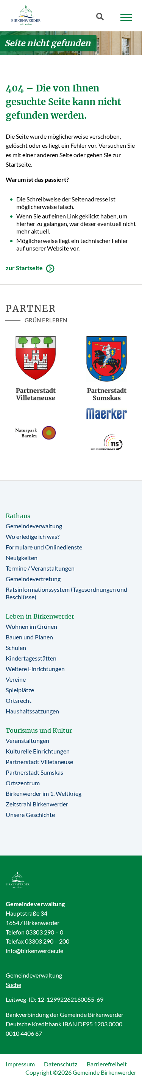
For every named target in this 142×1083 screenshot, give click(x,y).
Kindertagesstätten (31, 658)
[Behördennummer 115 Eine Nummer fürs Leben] (106, 442)
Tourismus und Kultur (39, 730)
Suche (13, 984)
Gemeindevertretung (33, 578)
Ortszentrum (23, 782)
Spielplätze (20, 689)
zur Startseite (24, 267)
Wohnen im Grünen (31, 626)
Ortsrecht (18, 700)
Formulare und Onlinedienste (44, 547)
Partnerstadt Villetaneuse (39, 761)
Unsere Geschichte (30, 814)
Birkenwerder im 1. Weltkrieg (43, 793)
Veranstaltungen (27, 740)
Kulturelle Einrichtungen (38, 751)
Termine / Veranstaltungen (40, 568)
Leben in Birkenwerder (40, 616)
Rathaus (18, 516)
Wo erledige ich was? (32, 536)
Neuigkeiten (21, 557)
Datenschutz (60, 1064)
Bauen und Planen (29, 637)
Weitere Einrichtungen (35, 668)
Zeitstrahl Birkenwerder (37, 804)
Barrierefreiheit (107, 1064)
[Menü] (126, 17)
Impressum (20, 1064)
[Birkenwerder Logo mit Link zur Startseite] (26, 15)
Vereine (16, 679)
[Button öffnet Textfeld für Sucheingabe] (102, 18)
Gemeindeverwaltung (34, 525)
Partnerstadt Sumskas (34, 772)
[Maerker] (106, 413)
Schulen (16, 647)
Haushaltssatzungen (32, 711)
